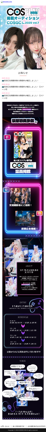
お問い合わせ (5, 426)
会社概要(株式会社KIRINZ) (36, 426)
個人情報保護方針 (19, 426)
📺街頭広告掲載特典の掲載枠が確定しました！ (20, 81)
